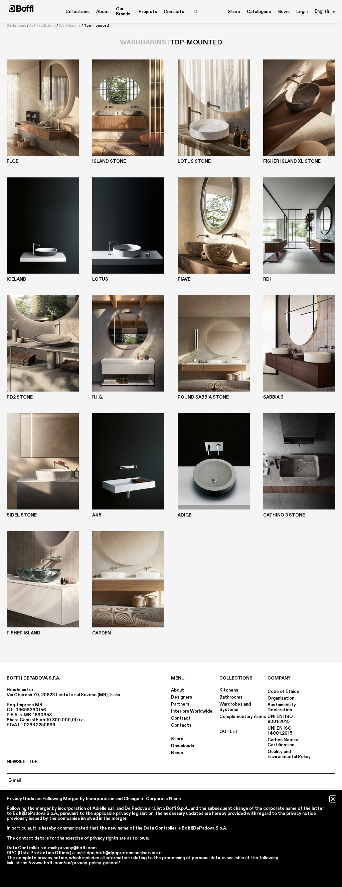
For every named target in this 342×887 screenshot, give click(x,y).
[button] (332, 798)
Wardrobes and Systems (235, 707)
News (284, 11)
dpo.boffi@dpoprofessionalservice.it (124, 853)
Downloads (182, 746)
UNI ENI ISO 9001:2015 (280, 719)
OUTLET (228, 731)
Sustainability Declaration (282, 707)
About (177, 690)
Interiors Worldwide (191, 711)
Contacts (174, 11)
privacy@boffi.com (77, 848)
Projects (148, 11)
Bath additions (42, 25)
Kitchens (228, 690)
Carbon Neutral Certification (283, 742)
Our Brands (123, 11)
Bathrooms (16, 25)
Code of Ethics (283, 691)
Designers (181, 697)
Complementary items (242, 716)
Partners (180, 704)
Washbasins (70, 25)
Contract (181, 718)
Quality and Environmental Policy (289, 754)
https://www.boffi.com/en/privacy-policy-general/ (67, 863)
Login (302, 11)
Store (234, 11)
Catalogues (259, 11)
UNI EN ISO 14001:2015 (280, 731)
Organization (281, 698)
